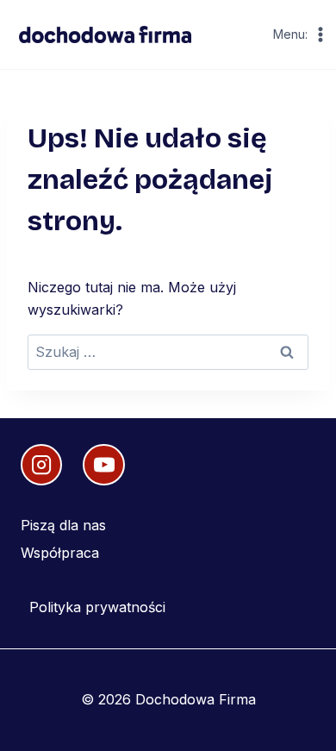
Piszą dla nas (63, 525)
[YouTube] (103, 464)
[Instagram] (41, 464)
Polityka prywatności (97, 607)
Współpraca (60, 552)
